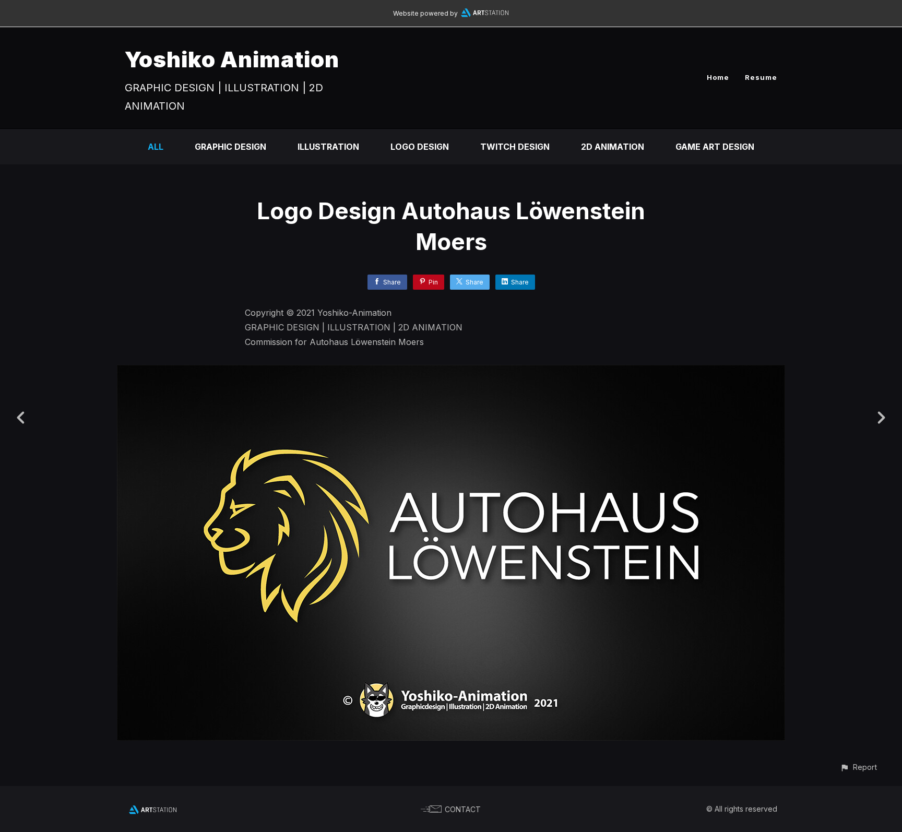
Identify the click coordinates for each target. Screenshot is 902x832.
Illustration (328, 146)
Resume (761, 77)
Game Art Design (714, 146)
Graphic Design (230, 146)
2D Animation (612, 146)
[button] (858, 767)
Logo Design (419, 146)
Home (718, 77)
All (155, 146)
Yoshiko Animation (232, 59)
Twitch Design (515, 146)
